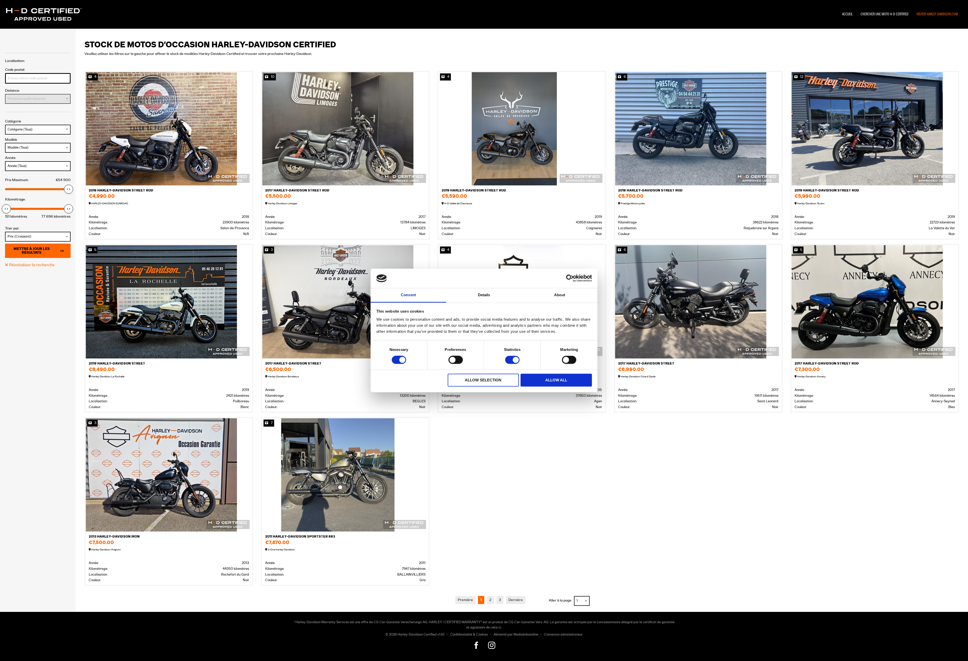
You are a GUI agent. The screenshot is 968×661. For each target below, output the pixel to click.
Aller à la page (560, 600)
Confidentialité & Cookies (469, 634)
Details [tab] (484, 295)
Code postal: (15, 70)
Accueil (847, 14)
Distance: (12, 90)
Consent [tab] (408, 295)
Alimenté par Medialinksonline (516, 634)
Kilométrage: (15, 199)
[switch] (455, 360)
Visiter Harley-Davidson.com (937, 14)
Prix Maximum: (38, 180)
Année (10, 158)
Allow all (556, 380)
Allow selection (483, 380)
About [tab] (559, 295)
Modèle (11, 140)
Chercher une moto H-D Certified (885, 14)
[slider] (68, 189)
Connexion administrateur (563, 634)
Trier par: (12, 228)
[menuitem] (847, 14)
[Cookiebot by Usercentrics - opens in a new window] (570, 278)
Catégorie (13, 121)
